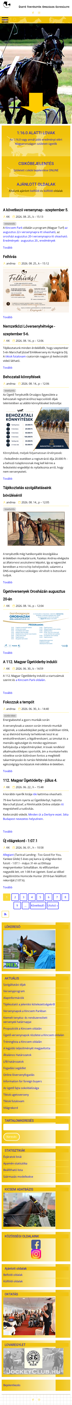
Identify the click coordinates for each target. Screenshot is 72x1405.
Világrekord (10, 1108)
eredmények (47, 240)
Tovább (7, 247)
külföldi (48, 191)
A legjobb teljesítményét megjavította (26, 1048)
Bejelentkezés (11, 1385)
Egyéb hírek (10, 716)
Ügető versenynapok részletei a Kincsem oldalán (33, 1035)
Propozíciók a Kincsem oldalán (22, 1028)
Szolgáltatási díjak (14, 984)
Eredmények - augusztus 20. (20, 240)
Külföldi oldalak (13, 1281)
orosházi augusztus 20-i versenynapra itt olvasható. (35, 236)
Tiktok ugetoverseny (16, 1094)
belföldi (35, 191)
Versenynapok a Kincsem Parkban (24, 1011)
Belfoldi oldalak (12, 1275)
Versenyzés (9, 224)
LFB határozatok (13, 1061)
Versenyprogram (14, 991)
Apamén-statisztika (15, 1163)
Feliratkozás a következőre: (36, 914)
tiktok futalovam (15, 356)
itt (62, 804)
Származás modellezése (18, 1176)
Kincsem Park (13, 228)
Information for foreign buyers (22, 1081)
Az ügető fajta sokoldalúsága (21, 1088)
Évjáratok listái (12, 1157)
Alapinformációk (13, 998)
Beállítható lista (13, 1170)
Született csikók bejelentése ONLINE (36, 170)
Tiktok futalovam (13, 1101)
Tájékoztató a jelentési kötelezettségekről (29, 1004)
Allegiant (8, 855)
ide (35, 794)
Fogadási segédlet (14, 1068)
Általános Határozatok (17, 1055)
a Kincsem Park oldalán (30, 680)
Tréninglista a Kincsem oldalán (22, 1042)
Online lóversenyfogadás (18, 1075)
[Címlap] (36, 5)
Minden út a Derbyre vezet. (45, 814)
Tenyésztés (9, 390)
